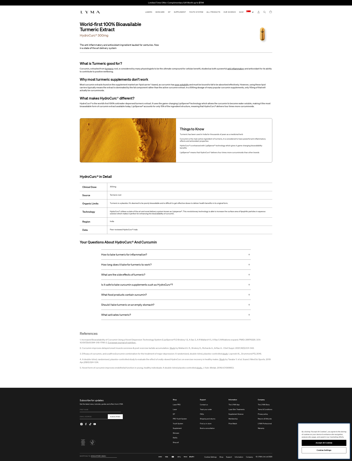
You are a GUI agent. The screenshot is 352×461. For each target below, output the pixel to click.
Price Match (233, 423)
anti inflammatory (235, 68)
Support (203, 400)
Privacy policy (263, 414)
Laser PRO (177, 404)
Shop (175, 400)
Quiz (241, 12)
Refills (175, 438)
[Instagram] (81, 424)
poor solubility (182, 84)
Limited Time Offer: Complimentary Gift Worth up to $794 (176, 2)
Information (233, 400)
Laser (175, 409)
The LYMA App (234, 404)
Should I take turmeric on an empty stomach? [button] (127, 304)
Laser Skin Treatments (237, 409)
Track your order (206, 409)
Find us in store (205, 423)
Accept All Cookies (324, 443)
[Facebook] (85, 424)
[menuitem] (180, 422)
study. (199, 367)
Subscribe (115, 417)
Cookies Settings (210, 457)
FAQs (202, 414)
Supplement (177, 428)
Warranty (261, 428)
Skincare (176, 433)
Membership (233, 419)
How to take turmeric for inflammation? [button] (124, 254)
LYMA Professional (265, 423)
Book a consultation (207, 428)
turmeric (109, 68)
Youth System (178, 423)
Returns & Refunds (265, 419)
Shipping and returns (207, 419)
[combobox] (250, 12)
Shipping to (85, 456)
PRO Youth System (180, 419)
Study (172, 348)
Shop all (176, 442)
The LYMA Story (264, 404)
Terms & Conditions (265, 409)
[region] (324, 441)
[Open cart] (270, 12)
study (225, 353)
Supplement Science (236, 414)
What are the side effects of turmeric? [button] (123, 274)
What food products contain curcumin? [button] (124, 294)
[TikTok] (90, 424)
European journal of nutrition (122, 342)
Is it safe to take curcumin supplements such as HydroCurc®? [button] (137, 284)
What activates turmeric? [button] (116, 314)
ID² (174, 414)
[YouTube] (94, 424)
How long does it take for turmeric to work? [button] (126, 264)
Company (261, 400)
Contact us (204, 404)
